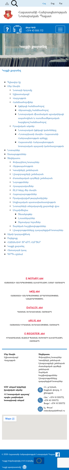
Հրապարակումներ (23, 186)
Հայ (44, 3)
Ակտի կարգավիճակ (18, 234)
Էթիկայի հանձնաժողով (31, 106)
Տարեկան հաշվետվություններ (29, 226)
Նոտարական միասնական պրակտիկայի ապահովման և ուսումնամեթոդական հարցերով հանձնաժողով (41, 118)
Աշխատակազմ (21, 94)
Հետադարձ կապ (16, 250)
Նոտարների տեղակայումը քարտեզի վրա (36, 206)
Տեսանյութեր (25, 214)
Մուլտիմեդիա (20, 210)
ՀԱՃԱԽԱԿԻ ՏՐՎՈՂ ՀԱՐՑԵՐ (24, 242)
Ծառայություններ (16, 154)
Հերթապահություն (23, 166)
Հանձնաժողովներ (23, 102)
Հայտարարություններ (25, 194)
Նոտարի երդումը (22, 90)
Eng (52, 3)
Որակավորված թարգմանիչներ (30, 198)
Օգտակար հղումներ (29, 222)
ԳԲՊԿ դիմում (15, 254)
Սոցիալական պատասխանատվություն (34, 202)
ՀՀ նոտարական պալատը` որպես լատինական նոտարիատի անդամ (17, 397)
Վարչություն (19, 98)
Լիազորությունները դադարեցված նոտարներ (38, 230)
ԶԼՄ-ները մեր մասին (25, 190)
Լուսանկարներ (26, 218)
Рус (60, 3)
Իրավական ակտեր (23, 126)
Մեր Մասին (13, 86)
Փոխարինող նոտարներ (26, 162)
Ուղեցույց (12, 238)
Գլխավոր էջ (14, 82)
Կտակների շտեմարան (25, 170)
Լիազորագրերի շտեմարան (28, 174)
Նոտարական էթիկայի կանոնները (37, 130)
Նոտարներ (13, 150)
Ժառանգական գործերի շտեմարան (33, 178)
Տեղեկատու (13, 158)
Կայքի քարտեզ (15, 246)
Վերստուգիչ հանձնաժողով (33, 110)
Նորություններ (21, 182)
